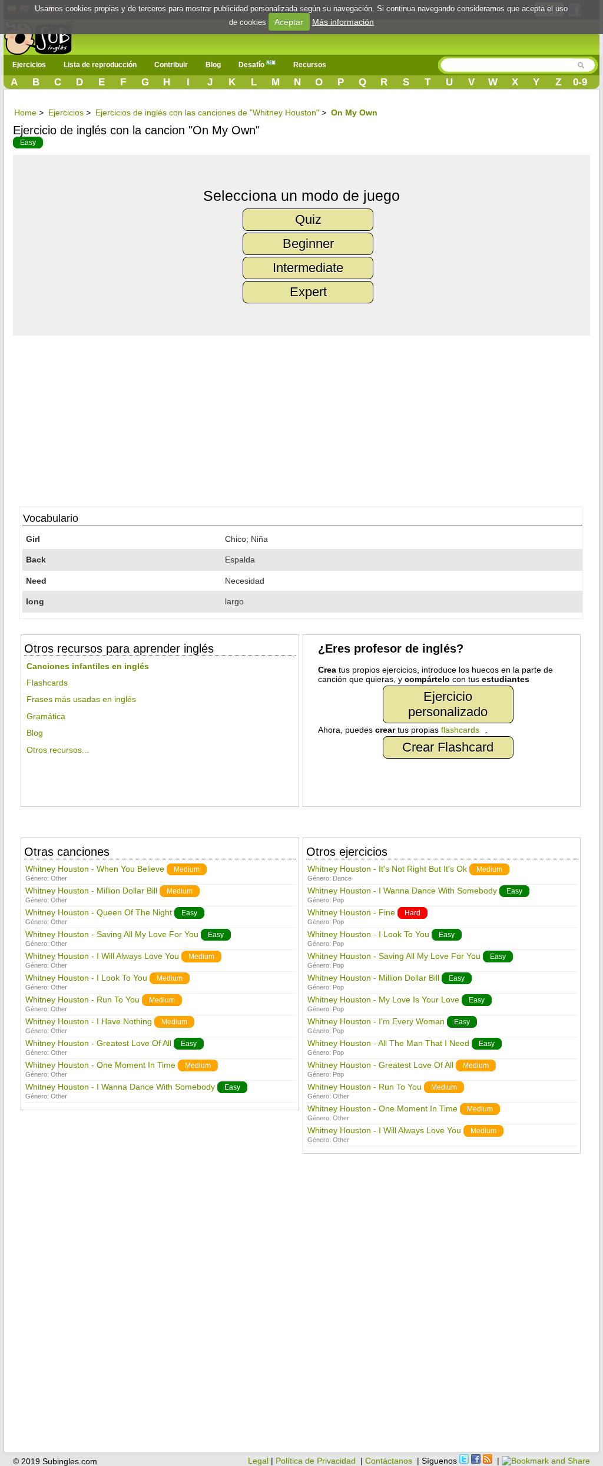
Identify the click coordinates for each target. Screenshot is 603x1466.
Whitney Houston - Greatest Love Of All (98, 1043)
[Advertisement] (307, 418)
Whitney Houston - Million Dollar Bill (91, 890)
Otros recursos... (57, 749)
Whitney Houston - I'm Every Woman (376, 1021)
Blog (213, 65)
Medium (187, 869)
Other (59, 878)
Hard (412, 913)
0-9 (580, 82)
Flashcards (47, 682)
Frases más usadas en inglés (81, 699)
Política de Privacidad (316, 1460)
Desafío (252, 65)
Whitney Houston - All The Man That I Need (388, 1043)
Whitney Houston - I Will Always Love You (102, 956)
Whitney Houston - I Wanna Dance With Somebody (120, 1086)
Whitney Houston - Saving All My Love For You (111, 934)
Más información (343, 22)
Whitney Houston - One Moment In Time (100, 1065)
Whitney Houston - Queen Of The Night (98, 912)
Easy (28, 142)
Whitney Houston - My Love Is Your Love (383, 999)
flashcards (460, 729)
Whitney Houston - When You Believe (94, 868)
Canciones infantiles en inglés (87, 666)
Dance (342, 878)
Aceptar (288, 22)
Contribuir (171, 65)
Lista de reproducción (100, 65)
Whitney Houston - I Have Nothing (88, 1021)
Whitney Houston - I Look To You (86, 977)
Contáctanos (388, 1460)
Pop (338, 900)
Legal (258, 1460)
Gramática (45, 716)
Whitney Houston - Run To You (82, 999)
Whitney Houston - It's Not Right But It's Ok (387, 868)
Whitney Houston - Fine (351, 912)
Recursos (309, 65)
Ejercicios (29, 65)
